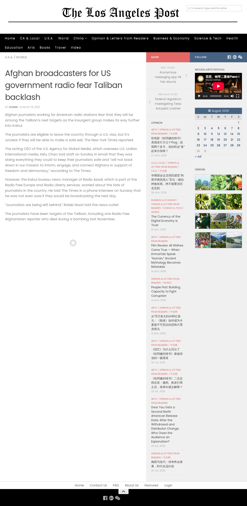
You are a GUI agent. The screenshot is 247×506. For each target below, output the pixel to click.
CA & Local (30, 38)
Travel (60, 47)
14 (231, 134)
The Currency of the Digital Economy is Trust (165, 221)
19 (218, 140)
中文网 (173, 133)
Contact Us (98, 485)
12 (218, 134)
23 (198, 145)
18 (212, 140)
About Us (131, 485)
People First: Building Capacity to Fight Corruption (165, 291)
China (79, 38)
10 (205, 134)
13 (225, 134)
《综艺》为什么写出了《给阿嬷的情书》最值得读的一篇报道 (167, 353)
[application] (218, 86)
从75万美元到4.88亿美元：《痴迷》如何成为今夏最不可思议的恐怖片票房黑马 (167, 322)
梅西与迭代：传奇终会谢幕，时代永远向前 (167, 464)
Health (232, 38)
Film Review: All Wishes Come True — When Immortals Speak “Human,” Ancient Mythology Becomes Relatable (167, 256)
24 (205, 145)
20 (225, 140)
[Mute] (232, 96)
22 (238, 140)
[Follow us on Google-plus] (235, 57)
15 (238, 134)
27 (225, 145)
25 (212, 145)
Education (14, 47)
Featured (151, 485)
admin (13, 107)
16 (198, 140)
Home (10, 38)
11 (212, 134)
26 (218, 145)
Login (168, 485)
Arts (31, 47)
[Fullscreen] (237, 96)
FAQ (116, 485)
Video (76, 47)
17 (205, 140)
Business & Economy (171, 38)
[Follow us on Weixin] (240, 57)
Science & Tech (208, 38)
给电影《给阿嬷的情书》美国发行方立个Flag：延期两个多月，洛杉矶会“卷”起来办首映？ (168, 144)
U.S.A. (49, 38)
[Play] (199, 96)
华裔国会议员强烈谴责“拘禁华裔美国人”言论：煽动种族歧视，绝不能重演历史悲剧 (167, 181)
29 (238, 145)
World (63, 38)
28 (232, 145)
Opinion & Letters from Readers (120, 38)
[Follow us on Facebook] (229, 57)
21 (232, 140)
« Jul (198, 156)
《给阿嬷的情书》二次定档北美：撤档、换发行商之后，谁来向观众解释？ (167, 382)
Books (45, 47)
